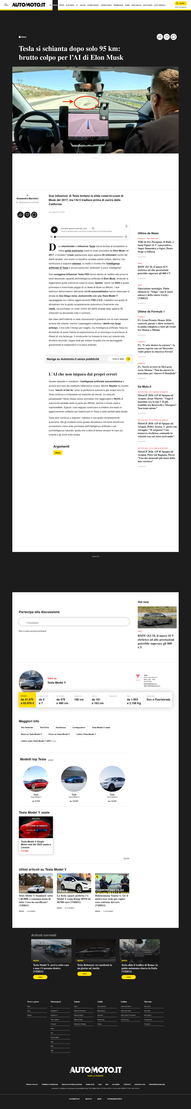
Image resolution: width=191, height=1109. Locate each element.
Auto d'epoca (147, 1015)
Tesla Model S (74, 797)
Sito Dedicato (27, 727)
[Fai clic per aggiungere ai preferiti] (167, 37)
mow (99, 1099)
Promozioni (147, 1024)
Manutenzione (101, 1011)
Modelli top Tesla (33, 759)
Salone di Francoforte (80, 1011)
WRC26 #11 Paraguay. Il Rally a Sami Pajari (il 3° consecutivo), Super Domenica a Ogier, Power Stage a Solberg (156, 246)
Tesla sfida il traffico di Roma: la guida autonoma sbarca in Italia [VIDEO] (139, 968)
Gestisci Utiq (140, 1084)
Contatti (127, 1084)
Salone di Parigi (78, 1019)
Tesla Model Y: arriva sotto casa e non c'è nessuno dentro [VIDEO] (51, 968)
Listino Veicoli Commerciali (128, 1015)
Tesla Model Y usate (101, 727)
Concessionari (148, 1019)
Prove (21, 911)
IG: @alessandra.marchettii (27, 202)
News (23, 37)
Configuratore (79, 727)
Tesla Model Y (56, 682)
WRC (52, 1046)
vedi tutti (50, 760)
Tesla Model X (112, 797)
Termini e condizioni (50, 1084)
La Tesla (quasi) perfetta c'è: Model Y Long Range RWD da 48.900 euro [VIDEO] (74, 899)
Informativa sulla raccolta (11, 1107)
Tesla (36, 794)
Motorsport (56, 1001)
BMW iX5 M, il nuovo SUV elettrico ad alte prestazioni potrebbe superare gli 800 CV (154, 270)
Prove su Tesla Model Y (59, 734)
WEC (52, 1042)
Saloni (77, 1001)
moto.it (88, 1099)
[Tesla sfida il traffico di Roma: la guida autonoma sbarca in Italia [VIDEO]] (140, 951)
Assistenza (61, 727)
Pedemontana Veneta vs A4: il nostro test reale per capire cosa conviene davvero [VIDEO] (111, 900)
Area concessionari (181, 7)
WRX (52, 1050)
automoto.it (74, 1099)
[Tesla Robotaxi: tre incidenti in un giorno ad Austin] (95, 951)
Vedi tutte (126, 858)
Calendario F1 (54, 1011)
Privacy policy (32, 1084)
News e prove (33, 1001)
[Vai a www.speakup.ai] (126, 225)
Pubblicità (90, 1084)
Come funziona (101, 1006)
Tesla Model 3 (36, 797)
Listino (124, 1001)
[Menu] (6, 4)
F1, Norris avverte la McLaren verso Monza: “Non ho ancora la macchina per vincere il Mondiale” (157, 370)
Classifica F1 (54, 1015)
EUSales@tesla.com (150, 683)
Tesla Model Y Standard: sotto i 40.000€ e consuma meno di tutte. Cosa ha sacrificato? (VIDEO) (36, 900)
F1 (51, 1006)
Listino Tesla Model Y (86, 734)
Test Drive (44, 727)
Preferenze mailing (157, 1084)
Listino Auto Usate (126, 1011)
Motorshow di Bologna (80, 1024)
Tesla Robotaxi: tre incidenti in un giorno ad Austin (94, 966)
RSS (106, 1084)
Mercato (148, 1001)
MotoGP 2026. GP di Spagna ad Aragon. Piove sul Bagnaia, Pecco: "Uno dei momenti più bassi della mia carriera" (156, 456)
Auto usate (147, 1011)
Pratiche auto (101, 1019)
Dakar (52, 1028)
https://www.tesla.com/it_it (152, 686)
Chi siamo (116, 1084)
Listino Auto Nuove (126, 1006)
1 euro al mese (118, 359)
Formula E (53, 1024)
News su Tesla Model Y (31, 734)
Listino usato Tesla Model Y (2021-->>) (38, 740)
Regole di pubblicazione (72, 1084)
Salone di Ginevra (79, 1015)
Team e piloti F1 (55, 1019)
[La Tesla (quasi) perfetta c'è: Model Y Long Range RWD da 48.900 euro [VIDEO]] (74, 883)
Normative (100, 1015)
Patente (99, 1024)
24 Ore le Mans (55, 1037)
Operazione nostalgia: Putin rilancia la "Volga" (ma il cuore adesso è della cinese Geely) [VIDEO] (155, 293)
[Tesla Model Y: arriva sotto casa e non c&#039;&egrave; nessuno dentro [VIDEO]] (51, 951)
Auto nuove (147, 1006)
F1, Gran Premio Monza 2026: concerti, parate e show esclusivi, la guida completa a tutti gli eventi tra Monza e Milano (157, 325)
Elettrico (29, 1015)
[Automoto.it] (28, 5)
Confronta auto (125, 1019)
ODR (99, 1084)
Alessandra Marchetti (27, 198)
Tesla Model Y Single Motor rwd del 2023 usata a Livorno (36, 844)
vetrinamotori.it (114, 1099)
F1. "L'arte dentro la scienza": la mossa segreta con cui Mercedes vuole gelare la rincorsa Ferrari (156, 348)
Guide (100, 1001)
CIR (52, 1033)
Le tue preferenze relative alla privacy (40, 1107)
